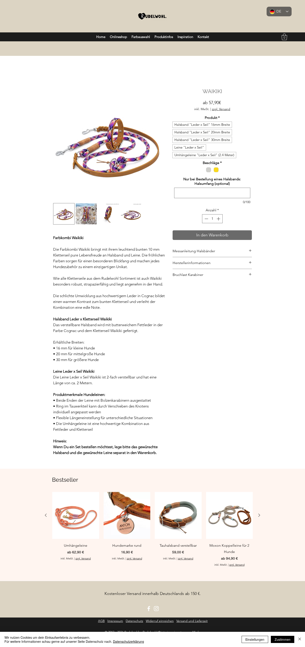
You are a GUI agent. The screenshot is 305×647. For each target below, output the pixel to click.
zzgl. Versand (221, 109)
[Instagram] (156, 608)
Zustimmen (282, 639)
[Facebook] (148, 608)
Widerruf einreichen (160, 621)
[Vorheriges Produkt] (45, 515)
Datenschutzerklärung (128, 641)
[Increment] (219, 218)
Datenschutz (134, 621)
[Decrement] (206, 218)
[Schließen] (299, 639)
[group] (152, 529)
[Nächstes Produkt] (259, 515)
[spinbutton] (212, 218)
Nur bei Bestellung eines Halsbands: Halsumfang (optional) (212, 181)
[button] (284, 37)
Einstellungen (254, 639)
